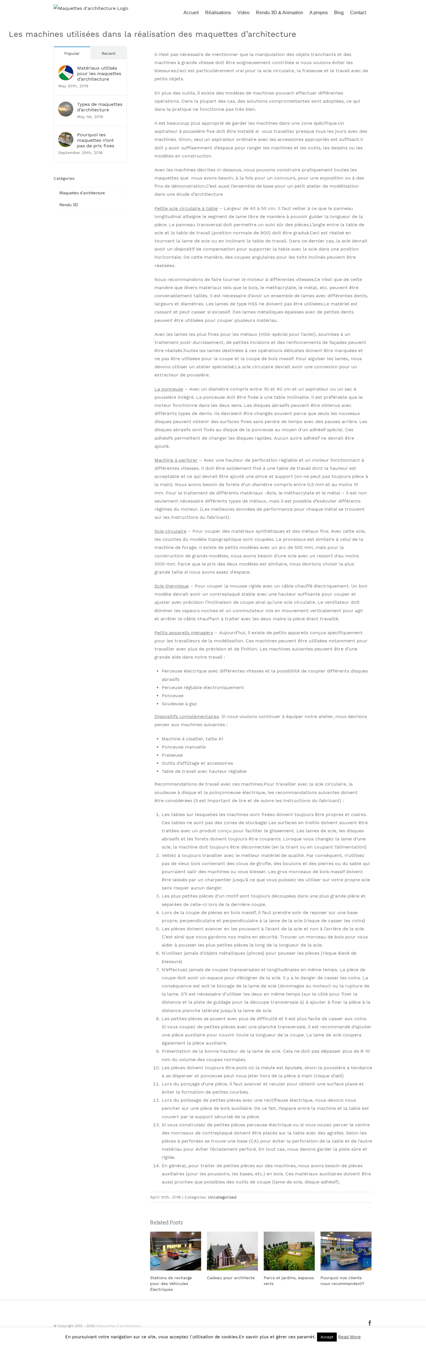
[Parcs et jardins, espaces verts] (289, 1250)
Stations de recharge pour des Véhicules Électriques (171, 1283)
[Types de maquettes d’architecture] (65, 105)
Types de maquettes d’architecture (99, 107)
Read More (349, 1336)
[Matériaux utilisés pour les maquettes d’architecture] (65, 69)
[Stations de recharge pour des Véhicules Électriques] (175, 1250)
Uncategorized (222, 1197)
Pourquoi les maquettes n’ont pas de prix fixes (95, 140)
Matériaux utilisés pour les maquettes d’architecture (99, 73)
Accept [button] (327, 1337)
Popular (72, 53)
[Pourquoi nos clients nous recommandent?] (346, 1250)
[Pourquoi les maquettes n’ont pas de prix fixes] (65, 136)
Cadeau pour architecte (231, 1277)
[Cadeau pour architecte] (232, 1250)
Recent (109, 53)
